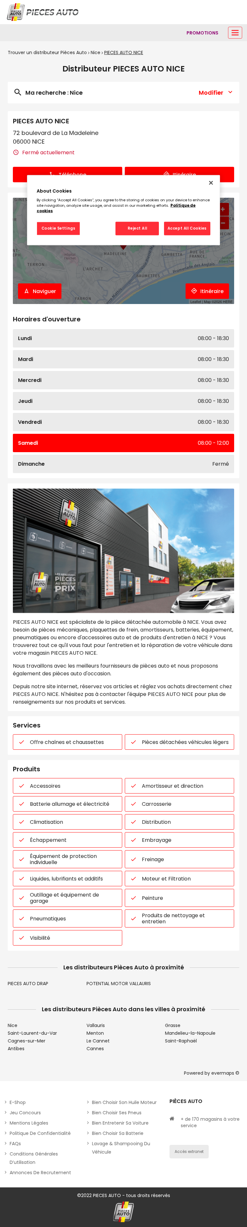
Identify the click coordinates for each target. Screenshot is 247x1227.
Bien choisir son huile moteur (124, 1102)
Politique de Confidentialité (40, 1133)
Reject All (137, 228)
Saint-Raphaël (181, 1041)
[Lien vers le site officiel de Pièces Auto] (43, 12)
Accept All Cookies (187, 228)
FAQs (15, 1143)
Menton (95, 1033)
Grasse (172, 1025)
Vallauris (96, 1025)
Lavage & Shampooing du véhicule (121, 1147)
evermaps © (225, 1073)
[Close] (211, 183)
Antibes (16, 1048)
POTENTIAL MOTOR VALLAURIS (119, 983)
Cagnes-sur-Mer (26, 1041)
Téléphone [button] (72, 174)
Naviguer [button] (44, 291)
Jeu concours (25, 1112)
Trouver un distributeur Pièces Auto (47, 52)
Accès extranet (189, 1151)
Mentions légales (29, 1123)
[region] (123, 210)
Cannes (95, 1048)
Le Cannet (98, 1041)
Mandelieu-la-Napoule (190, 1033)
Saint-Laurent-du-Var (32, 1033)
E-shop (18, 1102)
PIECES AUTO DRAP (28, 983)
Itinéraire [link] (184, 174)
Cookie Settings (58, 228)
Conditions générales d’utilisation (34, 1158)
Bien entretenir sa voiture (120, 1123)
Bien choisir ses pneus (117, 1112)
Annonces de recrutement (40, 1172)
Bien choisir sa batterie (117, 1133)
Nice (95, 52)
